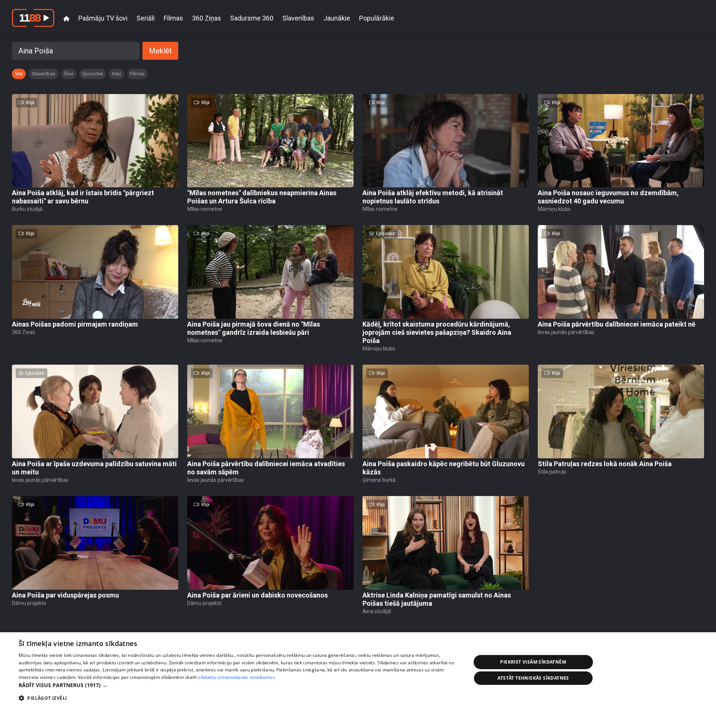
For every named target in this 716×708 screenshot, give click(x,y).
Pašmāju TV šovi (103, 18)
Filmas (173, 18)
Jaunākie (336, 18)
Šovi (68, 74)
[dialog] (358, 670)
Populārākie (376, 18)
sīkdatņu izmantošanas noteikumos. (237, 677)
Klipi (116, 74)
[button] (238, 685)
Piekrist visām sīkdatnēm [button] (533, 662)
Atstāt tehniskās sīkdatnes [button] (533, 678)
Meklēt (160, 50)
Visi (19, 74)
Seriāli (145, 18)
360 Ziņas (206, 18)
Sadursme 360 (251, 18)
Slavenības (298, 18)
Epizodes (92, 74)
